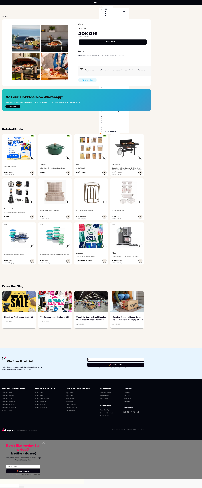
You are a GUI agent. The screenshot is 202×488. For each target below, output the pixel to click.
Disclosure (141, 430)
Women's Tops (7, 393)
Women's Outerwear (8, 404)
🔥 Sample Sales (106, 134)
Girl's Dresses (70, 399)
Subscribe (127, 401)
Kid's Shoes (104, 399)
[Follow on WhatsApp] (131, 412)
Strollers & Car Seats (106, 413)
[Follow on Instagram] (125, 412)
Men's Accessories (41, 407)
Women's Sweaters (8, 401)
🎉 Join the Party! (115, 365)
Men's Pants (39, 395)
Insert (21, 487)
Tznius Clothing (7, 410)
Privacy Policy (128, 367)
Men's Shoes (104, 395)
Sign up (87, 70)
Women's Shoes (105, 393)
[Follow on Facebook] (128, 412)
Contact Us (127, 399)
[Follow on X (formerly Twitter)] (134, 413)
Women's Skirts (7, 399)
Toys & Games (105, 416)
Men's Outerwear (40, 404)
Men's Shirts (39, 393)
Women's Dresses (8, 395)
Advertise (127, 393)
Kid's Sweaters (70, 410)
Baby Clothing (104, 410)
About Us (127, 395)
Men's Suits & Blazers (42, 399)
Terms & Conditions (126, 430)
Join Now (13, 106)
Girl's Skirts (69, 401)
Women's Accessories (9, 407)
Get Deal (111, 42)
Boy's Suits (69, 395)
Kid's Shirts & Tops (71, 407)
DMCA (135, 430)
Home (7, 16)
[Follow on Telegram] (137, 413)
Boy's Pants (69, 393)
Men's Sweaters (40, 401)
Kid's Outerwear (71, 404)
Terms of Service (118, 367)
